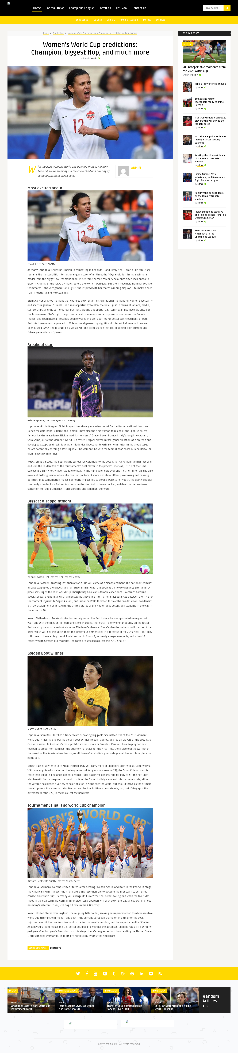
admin (94, 58)
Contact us (139, 8)
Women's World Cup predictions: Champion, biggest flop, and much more (102, 33)
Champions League (81, 8)
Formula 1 (104, 8)
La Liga (98, 19)
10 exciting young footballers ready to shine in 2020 (209, 102)
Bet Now (121, 8)
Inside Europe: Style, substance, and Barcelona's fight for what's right (210, 177)
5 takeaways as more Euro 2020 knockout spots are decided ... (77, 1008)
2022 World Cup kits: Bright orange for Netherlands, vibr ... (174, 1008)
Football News (54, 8)
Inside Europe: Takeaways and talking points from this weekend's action (210, 215)
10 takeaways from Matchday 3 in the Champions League (205, 233)
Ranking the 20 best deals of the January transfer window (209, 196)
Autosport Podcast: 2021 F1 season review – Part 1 (127, 1008)
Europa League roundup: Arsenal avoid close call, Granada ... (29, 1008)
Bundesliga (82, 19)
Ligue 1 (111, 19)
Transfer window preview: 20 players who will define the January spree (210, 120)
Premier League (129, 19)
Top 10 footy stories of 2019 (210, 84)
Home (37, 8)
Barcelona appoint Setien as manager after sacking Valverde (210, 139)
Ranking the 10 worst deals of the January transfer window (210, 158)
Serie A (147, 19)
